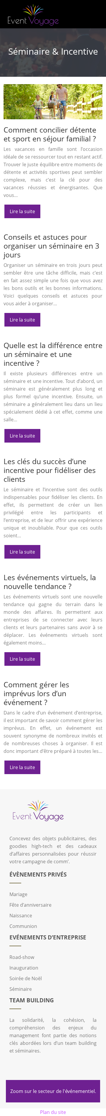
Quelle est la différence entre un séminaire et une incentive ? (53, 354)
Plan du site (53, 1112)
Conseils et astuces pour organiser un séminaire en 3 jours (51, 246)
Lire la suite (22, 211)
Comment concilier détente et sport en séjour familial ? (50, 134)
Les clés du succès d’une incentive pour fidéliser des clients (50, 470)
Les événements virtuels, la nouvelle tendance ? (50, 581)
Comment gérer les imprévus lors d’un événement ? (36, 693)
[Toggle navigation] (95, 14)
